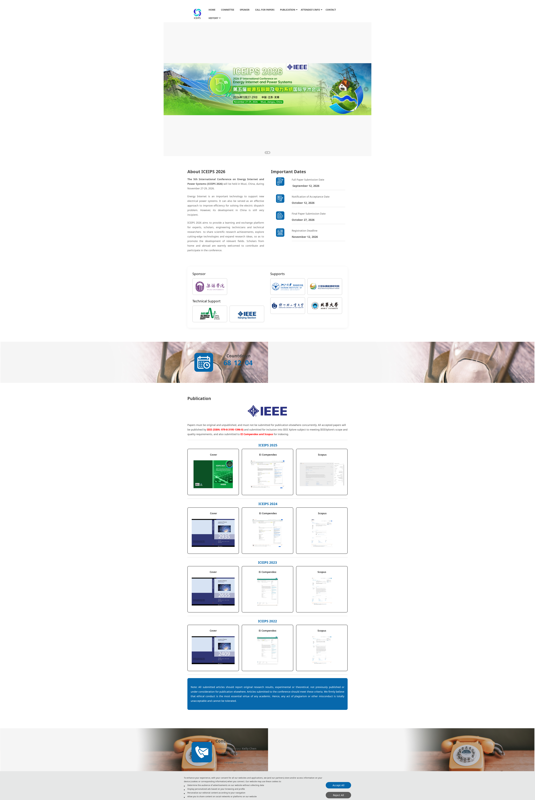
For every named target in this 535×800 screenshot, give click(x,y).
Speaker (245, 9)
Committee (227, 9)
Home (212, 9)
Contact (331, 9)
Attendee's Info (310, 9)
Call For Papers (264, 9)
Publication (287, 9)
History (213, 18)
